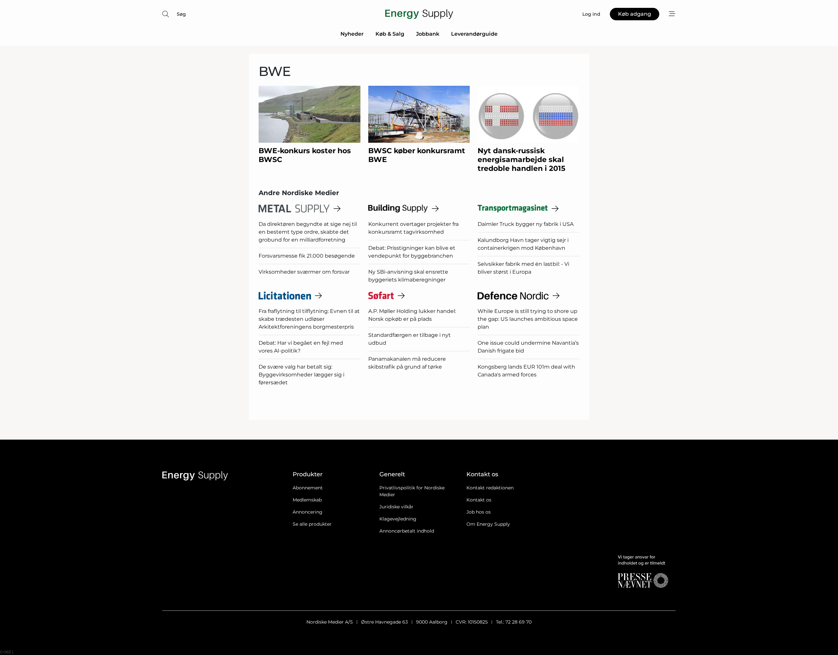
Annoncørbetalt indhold (406, 531)
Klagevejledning (397, 519)
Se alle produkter (312, 524)
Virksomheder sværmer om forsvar (304, 272)
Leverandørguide (474, 34)
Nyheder (352, 34)
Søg (181, 14)
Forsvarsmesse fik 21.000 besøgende (307, 256)
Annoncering (307, 512)
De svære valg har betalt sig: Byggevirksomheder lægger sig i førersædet (301, 375)
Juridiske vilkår (396, 507)
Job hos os (478, 512)
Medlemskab (307, 500)
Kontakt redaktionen (490, 488)
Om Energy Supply (488, 524)
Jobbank (427, 34)
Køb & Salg (389, 34)
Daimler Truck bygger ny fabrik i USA (526, 224)
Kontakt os (478, 500)
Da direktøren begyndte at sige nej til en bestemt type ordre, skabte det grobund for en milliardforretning (308, 232)
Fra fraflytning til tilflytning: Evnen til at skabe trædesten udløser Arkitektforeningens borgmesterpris (309, 319)
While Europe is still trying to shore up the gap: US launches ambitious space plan (528, 319)
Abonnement (308, 488)
